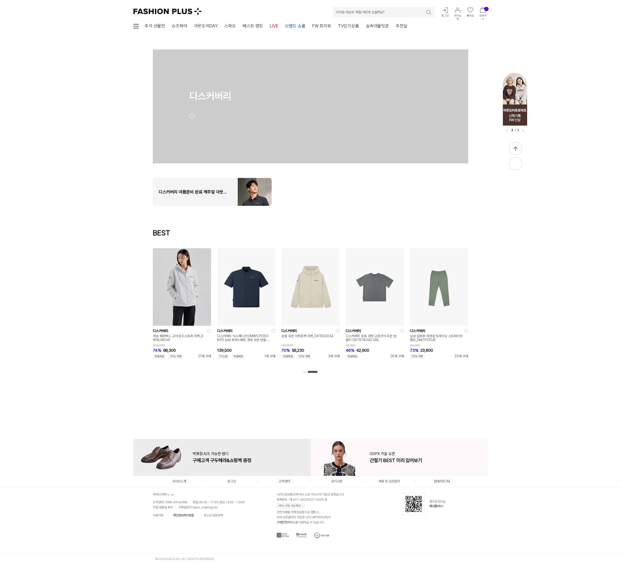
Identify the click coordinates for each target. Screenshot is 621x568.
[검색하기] (425, 12)
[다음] (523, 130)
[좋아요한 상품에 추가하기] (209, 331)
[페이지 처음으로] (515, 148)
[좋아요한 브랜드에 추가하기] (192, 118)
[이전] (506, 130)
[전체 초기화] (157, 408)
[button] (304, 372)
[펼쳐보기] (515, 163)
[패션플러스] (167, 11)
